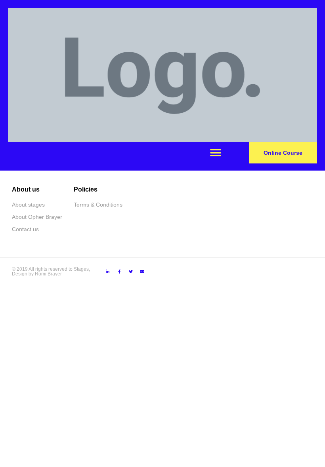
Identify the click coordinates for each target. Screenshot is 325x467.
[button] (215, 153)
